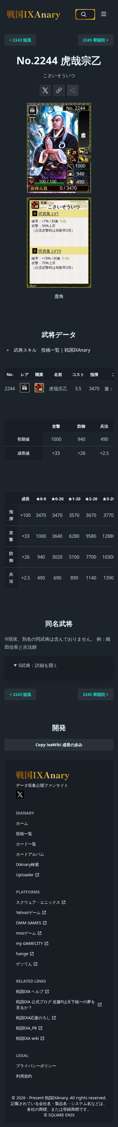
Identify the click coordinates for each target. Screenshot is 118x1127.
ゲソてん (24, 964)
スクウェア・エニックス (38, 902)
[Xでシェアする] (45, 90)
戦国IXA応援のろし (33, 1017)
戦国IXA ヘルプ (30, 991)
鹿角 (59, 296)
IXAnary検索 (27, 864)
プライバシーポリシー (36, 1065)
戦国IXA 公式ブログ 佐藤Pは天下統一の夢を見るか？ (55, 1004)
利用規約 (24, 1076)
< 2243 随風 (20, 40)
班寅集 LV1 (48, 213)
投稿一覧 (24, 833)
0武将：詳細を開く (38, 665)
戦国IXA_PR (26, 1028)
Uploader (25, 874)
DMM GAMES (28, 922)
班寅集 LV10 (49, 251)
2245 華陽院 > (96, 40)
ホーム (22, 823)
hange (22, 953)
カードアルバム (30, 854)
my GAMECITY (29, 943)
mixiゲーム (26, 933)
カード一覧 (26, 844)
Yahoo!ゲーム (28, 912)
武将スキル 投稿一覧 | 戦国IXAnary (52, 350)
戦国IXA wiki (27, 1038)
